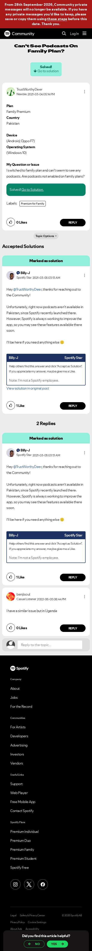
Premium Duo (20, 840)
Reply (72, 222)
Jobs (14, 697)
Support (16, 783)
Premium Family (22, 849)
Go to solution (47, 71)
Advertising (19, 745)
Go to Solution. (32, 189)
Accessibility (32, 929)
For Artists (18, 727)
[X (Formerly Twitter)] (29, 884)
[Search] (64, 33)
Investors (17, 754)
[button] (84, 91)
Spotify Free (19, 867)
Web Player (19, 792)
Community (23, 34)
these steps (57, 18)
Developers (19, 736)
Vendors (16, 763)
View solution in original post (27, 388)
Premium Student (23, 858)
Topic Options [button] (45, 236)
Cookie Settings (37, 922)
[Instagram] (15, 884)
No (37, 944)
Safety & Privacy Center (32, 915)
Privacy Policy (17, 922)
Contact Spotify (22, 810)
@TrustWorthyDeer (27, 289)
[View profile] (10, 91)
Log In (74, 33)
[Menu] (84, 33)
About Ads (16, 929)
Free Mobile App (22, 801)
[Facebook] (43, 884)
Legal (13, 915)
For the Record (21, 706)
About (15, 688)
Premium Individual (24, 831)
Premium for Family (32, 203)
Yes (54, 944)
